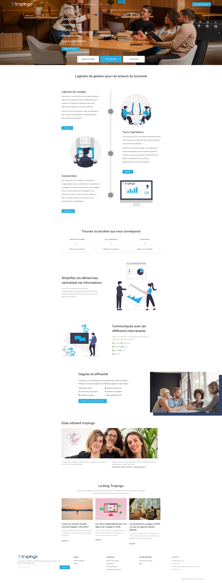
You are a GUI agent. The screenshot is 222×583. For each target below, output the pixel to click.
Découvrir (128, 172)
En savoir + (67, 128)
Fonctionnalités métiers (87, 4)
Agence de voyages (112, 561)
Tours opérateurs (111, 566)
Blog (107, 4)
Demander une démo (201, 4)
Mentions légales (79, 561)
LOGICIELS (110, 557)
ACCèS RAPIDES (145, 557)
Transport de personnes (113, 569)
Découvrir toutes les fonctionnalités (92, 401)
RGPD (76, 564)
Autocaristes (110, 564)
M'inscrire (64, 567)
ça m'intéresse (68, 211)
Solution (74, 4)
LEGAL (76, 557)
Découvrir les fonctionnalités (72, 43)
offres (101, 4)
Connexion (182, 4)
